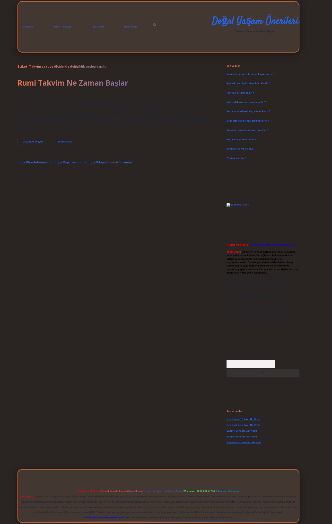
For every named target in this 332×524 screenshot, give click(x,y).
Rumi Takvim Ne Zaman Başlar (72, 83)
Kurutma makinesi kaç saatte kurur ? (249, 111)
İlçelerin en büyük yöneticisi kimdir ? (249, 83)
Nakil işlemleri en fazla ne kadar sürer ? (250, 74)
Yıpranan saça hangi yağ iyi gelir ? (247, 130)
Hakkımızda (130, 26)
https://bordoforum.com (35, 162)
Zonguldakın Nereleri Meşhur (244, 442)
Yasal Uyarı (97, 26)
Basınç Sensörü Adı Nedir (242, 430)
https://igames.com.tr (70, 162)
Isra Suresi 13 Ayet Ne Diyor (243, 419)
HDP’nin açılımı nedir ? (240, 92)
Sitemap (125, 162)
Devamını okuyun (35, 143)
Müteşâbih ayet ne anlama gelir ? (246, 102)
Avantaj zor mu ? (236, 158)
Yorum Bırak (65, 141)
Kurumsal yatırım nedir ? (241, 139)
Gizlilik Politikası (62, 26)
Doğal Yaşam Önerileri (255, 21)
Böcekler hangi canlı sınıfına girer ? (248, 120)
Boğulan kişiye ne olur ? (241, 148)
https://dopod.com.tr (102, 162)
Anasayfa (27, 26)
